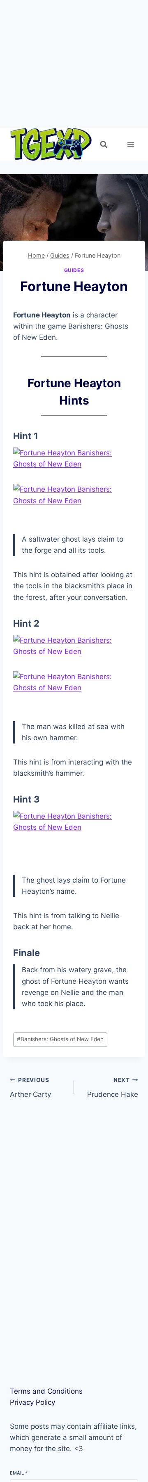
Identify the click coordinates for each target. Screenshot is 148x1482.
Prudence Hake (112, 1087)
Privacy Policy (32, 1402)
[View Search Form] (103, 144)
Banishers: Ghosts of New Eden (60, 1039)
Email (19, 1473)
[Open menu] (130, 144)
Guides (74, 270)
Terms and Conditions (46, 1391)
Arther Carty (30, 1087)
